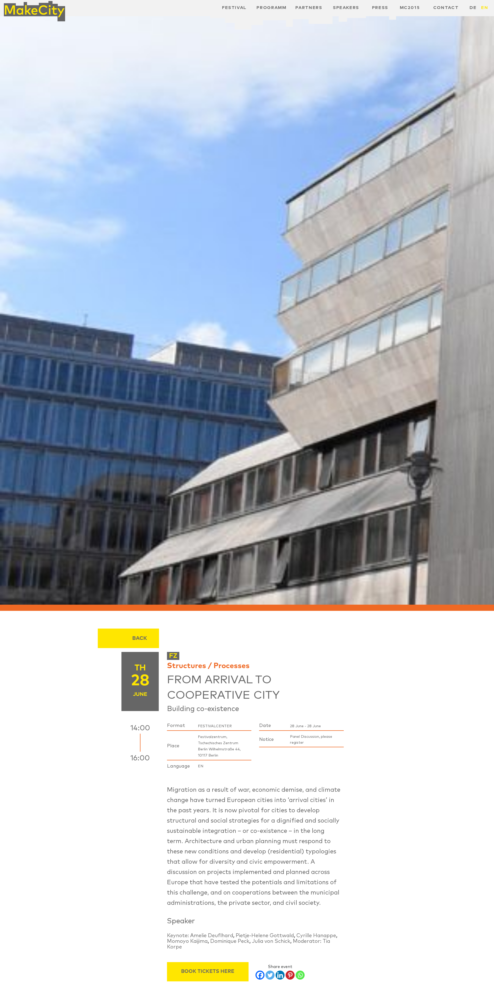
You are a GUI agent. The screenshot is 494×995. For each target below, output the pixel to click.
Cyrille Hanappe (316, 935)
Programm (271, 8)
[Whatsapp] (300, 975)
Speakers (346, 8)
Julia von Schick (271, 941)
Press (380, 8)
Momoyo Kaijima (187, 941)
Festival (234, 8)
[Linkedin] (280, 975)
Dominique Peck (229, 941)
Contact (446, 8)
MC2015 (410, 8)
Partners (308, 8)
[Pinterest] (290, 975)
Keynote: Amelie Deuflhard (200, 935)
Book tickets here (207, 971)
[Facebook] (259, 975)
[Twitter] (270, 975)
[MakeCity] (34, 9)
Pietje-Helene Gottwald (265, 935)
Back (139, 638)
